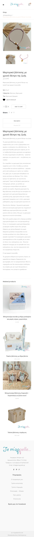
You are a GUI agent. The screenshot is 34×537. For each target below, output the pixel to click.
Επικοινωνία (17, 499)
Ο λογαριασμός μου (17, 479)
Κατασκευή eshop (13, 535)
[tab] (17, 121)
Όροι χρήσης (17, 495)
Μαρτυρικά (19, 93)
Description (17, 121)
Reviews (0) (17, 125)
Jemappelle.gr (7, 15)
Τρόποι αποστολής (17, 483)
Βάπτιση (12, 93)
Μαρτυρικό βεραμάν (12, 96)
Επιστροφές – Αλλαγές (17, 491)
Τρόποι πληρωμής (17, 487)
